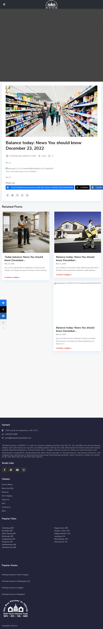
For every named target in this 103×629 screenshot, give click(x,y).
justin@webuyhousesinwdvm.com (18, 438)
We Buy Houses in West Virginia (15, 574)
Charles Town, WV (62, 531)
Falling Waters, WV (62, 533)
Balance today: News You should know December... (75, 258)
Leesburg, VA (59, 536)
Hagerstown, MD (61, 528)
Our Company (7, 496)
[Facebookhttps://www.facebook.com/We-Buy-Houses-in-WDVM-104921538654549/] (3, 303)
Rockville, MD (7, 531)
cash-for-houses (37, 445)
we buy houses (69, 453)
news (44, 156)
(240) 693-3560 (11, 434)
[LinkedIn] (3, 316)
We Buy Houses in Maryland (13, 594)
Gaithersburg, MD (9, 544)
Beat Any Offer (8, 488)
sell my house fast (36, 450)
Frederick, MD (7, 542)
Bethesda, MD (7, 536)
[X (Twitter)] (3, 309)
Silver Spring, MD (9, 533)
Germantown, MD (9, 547)
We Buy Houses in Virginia (12, 588)
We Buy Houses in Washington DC (16, 581)
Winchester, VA (60, 542)
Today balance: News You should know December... (24, 258)
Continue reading (11, 277)
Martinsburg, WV (61, 539)
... (96, 270)
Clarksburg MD (8, 528)
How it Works (7, 484)
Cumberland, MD (8, 539)
